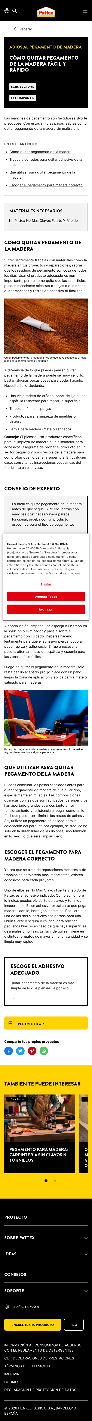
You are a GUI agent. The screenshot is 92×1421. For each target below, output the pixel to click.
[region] (46, 577)
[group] (46, 516)
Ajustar (46, 584)
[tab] (46, 1180)
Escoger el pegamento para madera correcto (46, 185)
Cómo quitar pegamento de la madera (40, 152)
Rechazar (46, 609)
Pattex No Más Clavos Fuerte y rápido (46, 220)
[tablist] (46, 1180)
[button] (46, 1217)
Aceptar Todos (46, 596)
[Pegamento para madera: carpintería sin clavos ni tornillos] (39, 1133)
